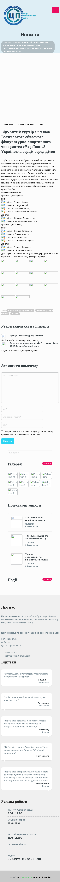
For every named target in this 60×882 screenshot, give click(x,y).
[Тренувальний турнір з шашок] (5, 336)
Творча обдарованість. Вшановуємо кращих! (36, 557)
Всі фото (47, 463)
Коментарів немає (26, 124)
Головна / (8, 42)
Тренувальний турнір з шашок (27, 335)
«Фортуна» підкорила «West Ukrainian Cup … (37, 537)
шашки (15, 314)
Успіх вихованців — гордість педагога (35, 519)
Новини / (17, 42)
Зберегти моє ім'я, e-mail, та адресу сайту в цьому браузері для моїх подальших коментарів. (27, 433)
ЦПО (19, 877)
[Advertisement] (30, 84)
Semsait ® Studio (36, 877)
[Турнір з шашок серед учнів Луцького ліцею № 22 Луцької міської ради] (5, 344)
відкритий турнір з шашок (20, 310)
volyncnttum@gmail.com (17, 656)
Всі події (47, 579)
